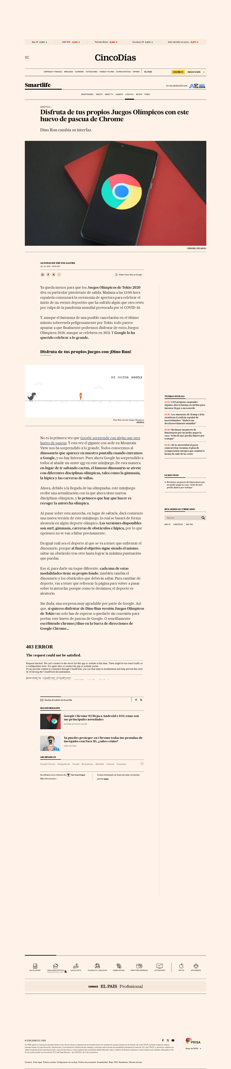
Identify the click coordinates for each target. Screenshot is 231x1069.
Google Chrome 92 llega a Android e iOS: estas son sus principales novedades (101, 718)
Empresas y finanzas (53, 72)
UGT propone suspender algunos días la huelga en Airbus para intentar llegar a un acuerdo (185, 405)
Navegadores (64, 764)
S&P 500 (66, 42)
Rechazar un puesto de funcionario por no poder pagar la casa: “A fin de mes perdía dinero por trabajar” (184, 434)
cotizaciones (159, 970)
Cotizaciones (91, 72)
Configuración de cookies (67, 1062)
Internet (110, 764)
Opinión (136, 72)
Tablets (99, 94)
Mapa (111, 1062)
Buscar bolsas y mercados (180, 509)
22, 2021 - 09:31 (50, 266)
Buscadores (87, 764)
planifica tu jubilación (97, 970)
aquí (106, 778)
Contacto (28, 1062)
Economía (79, 72)
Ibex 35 (35, 42)
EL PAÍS (147, 71)
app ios (181, 970)
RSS (116, 1062)
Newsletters (123, 1062)
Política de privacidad (87, 1062)
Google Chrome (47, 764)
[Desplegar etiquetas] (142, 763)
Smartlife (38, 85)
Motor (139, 94)
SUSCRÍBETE (178, 72)
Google (75, 764)
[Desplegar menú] (27, 57)
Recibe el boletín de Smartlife (58, 700)
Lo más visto (172, 475)
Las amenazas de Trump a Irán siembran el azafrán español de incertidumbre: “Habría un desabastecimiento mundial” (184, 419)
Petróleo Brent (101, 42)
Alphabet (99, 764)
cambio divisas (119, 970)
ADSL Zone (196, 86)
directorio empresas (139, 970)
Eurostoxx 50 (138, 42)
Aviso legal (37, 1062)
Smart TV (109, 94)
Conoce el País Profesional (115, 986)
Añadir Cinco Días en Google (130, 275)
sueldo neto (76, 970)
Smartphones (87, 94)
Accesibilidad (102, 1062)
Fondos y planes (106, 72)
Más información (48, 778)
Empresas (121, 764)
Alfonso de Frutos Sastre (57, 263)
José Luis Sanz (70, 746)
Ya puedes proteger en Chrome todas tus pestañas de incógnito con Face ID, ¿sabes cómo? (103, 740)
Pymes (147, 94)
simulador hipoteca (55, 970)
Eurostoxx (178, 524)
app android (196, 970)
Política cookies (49, 1062)
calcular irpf (35, 970)
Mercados (68, 72)
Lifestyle (129, 94)
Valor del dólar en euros (178, 42)
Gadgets (119, 94)
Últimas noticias (123, 72)
